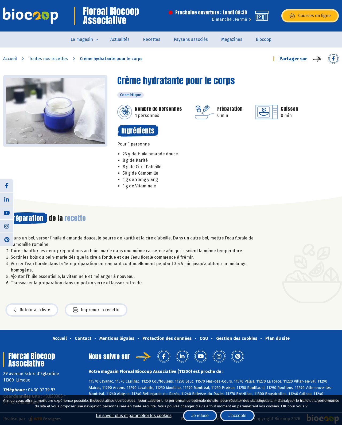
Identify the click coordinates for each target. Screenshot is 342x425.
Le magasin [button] (82, 39)
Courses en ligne (314, 15)
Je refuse (200, 415)
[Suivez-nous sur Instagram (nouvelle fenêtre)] (6, 226)
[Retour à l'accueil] (30, 15)
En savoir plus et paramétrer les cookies (134, 415)
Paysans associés (191, 39)
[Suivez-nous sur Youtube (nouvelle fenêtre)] (6, 212)
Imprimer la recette (100, 309)
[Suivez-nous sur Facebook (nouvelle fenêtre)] (6, 185)
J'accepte (237, 415)
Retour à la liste (35, 309)
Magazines (231, 39)
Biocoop (263, 39)
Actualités (120, 39)
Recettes (151, 39)
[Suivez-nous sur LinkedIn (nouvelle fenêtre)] (6, 199)
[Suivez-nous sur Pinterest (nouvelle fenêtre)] (6, 239)
